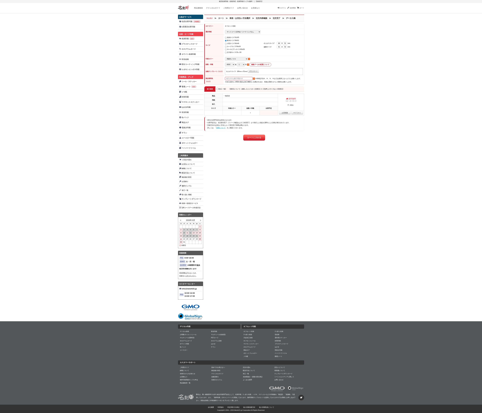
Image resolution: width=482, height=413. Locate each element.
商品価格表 (198, 8)
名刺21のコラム (216, 380)
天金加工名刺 (248, 338)
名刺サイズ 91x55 (233, 37)
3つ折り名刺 (248, 334)
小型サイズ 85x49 (233, 43)
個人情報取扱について (266, 407)
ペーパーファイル (189, 148)
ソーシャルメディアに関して (284, 377)
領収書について (279, 370)
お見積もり (255, 8)
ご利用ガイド (228, 8)
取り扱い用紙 (187, 195)
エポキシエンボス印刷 (190, 69)
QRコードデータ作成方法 (191, 208)
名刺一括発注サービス (190, 203)
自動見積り (215, 377)
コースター (183, 350)
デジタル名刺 (184, 331)
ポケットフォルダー (190, 143)
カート (302, 8)
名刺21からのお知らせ (187, 374)
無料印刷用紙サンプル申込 (189, 380)
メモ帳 (184, 92)
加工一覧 (185, 190)
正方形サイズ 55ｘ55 (234, 52)
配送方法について (188, 173)
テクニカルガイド (213, 8)
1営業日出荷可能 (188, 27)
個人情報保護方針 (249, 407)
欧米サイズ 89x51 (233, 40)
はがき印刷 (186, 107)
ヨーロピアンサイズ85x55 (236, 49)
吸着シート (188, 87)
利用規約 (221, 407)
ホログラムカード (189, 49)
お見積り (185, 181)
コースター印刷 (188, 138)
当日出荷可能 (191, 21)
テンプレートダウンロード (191, 199)
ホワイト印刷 (184, 344)
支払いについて (279, 367)
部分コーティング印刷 (190, 64)
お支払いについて (188, 164)
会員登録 (293, 8)
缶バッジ (185, 117)
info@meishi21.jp (189, 289)
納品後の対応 (187, 177)
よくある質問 (247, 380)
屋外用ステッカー (281, 338)
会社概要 (211, 407)
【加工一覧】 (222, 89)
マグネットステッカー (190, 102)
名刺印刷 (188, 39)
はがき (213, 344)
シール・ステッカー (189, 81)
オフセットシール (250, 341)
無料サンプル (187, 186)
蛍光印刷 (185, 112)
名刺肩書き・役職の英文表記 (252, 377)
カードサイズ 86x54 (234, 46)
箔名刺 (277, 334)
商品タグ (185, 122)
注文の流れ (246, 367)
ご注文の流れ (187, 160)
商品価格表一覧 (185, 383)
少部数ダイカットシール (188, 334)
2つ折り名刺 (279, 331)
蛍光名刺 (185, 59)
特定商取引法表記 (233, 407)
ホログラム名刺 (216, 341)
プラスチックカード (190, 44)
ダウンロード (253, 71)
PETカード (214, 338)
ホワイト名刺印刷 (189, 54)
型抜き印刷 (186, 128)
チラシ (184, 133)
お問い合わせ (242, 8)
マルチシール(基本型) (187, 338)
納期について (187, 168)
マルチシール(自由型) (218, 334)
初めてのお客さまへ (218, 367)
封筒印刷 (185, 97)
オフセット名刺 (249, 331)
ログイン (283, 8)
